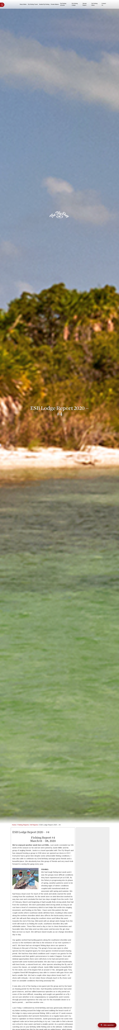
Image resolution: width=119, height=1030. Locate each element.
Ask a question (109, 1025)
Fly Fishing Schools (63, 4)
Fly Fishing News (94, 4)
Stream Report (85, 4)
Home (14, 825)
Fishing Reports (23, 825)
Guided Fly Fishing (44, 4)
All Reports (34, 825)
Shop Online (23, 4)
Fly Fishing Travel (33, 4)
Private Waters (55, 4)
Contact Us (104, 4)
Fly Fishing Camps (75, 4)
